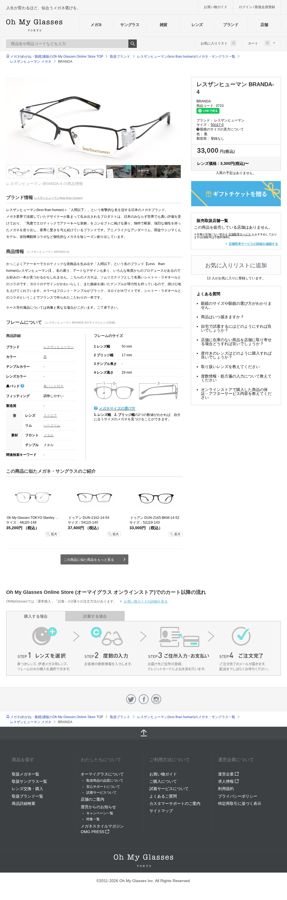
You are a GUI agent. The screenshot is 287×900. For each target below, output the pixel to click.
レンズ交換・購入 (27, 788)
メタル (48, 435)
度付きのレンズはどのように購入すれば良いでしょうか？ (236, 355)
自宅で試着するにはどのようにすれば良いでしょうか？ (236, 328)
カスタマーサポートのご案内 (174, 803)
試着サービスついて (101, 792)
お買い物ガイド (215, 7)
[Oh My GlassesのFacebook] (144, 699)
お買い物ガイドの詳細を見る (145, 601)
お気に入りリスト (218, 43)
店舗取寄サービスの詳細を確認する (253, 243)
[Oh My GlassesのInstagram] (156, 699)
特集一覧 (93, 819)
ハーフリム (51, 425)
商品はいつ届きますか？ (222, 317)
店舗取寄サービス (239, 234)
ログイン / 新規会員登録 (257, 7)
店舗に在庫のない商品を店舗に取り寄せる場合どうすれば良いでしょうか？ (236, 341)
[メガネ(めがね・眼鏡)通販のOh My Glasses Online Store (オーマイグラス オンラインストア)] (143, 861)
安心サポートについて (103, 787)
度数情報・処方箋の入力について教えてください (236, 378)
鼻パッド (13, 386)
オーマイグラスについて (102, 774)
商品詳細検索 (23, 803)
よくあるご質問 (163, 796)
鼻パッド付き (53, 386)
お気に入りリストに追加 (236, 265)
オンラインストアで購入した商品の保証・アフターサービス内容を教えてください (236, 393)
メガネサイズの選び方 (117, 408)
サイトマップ (161, 810)
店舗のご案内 (92, 799)
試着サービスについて (169, 788)
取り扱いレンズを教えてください (230, 366)
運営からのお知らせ (98, 807)
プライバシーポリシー (237, 796)
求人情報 (226, 781)
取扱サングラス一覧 (29, 781)
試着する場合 (95, 616)
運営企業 (226, 774)
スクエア (50, 416)
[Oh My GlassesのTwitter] (131, 699)
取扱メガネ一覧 (25, 774)
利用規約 (226, 788)
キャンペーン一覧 (99, 813)
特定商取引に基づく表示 (239, 803)
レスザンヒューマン (58, 347)
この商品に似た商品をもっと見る (89, 560)
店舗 (264, 24)
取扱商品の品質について (104, 780)
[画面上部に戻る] (143, 733)
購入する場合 (36, 616)
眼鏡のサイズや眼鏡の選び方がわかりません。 (236, 305)
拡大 (54, 534)
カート (258, 43)
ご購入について (163, 781)
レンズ (197, 24)
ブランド (231, 24)
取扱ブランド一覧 (27, 796)
